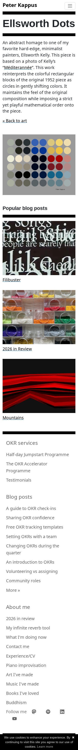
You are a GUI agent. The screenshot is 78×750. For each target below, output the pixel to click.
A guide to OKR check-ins (31, 508)
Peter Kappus (20, 4)
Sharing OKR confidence (30, 518)
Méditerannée (18, 67)
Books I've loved (22, 693)
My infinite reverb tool (28, 628)
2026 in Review (17, 349)
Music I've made (22, 684)
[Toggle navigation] (70, 6)
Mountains (13, 418)
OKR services (22, 442)
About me (18, 606)
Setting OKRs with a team (31, 536)
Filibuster (12, 280)
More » (13, 590)
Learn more (45, 746)
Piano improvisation (26, 665)
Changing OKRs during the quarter (32, 549)
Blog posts (19, 497)
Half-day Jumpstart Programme (37, 454)
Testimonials (18, 480)
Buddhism (16, 702)
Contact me (17, 646)
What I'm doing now (26, 637)
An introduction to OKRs (30, 562)
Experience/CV (20, 656)
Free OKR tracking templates (34, 527)
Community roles (23, 581)
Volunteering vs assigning (32, 571)
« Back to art (15, 121)
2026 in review (20, 618)
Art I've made (19, 674)
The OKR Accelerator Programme (26, 467)
